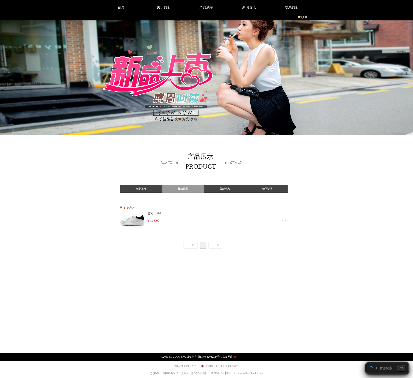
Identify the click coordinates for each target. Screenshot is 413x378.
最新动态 (225, 188)
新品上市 (141, 188)
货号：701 (154, 213)
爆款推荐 (183, 188)
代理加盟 (267, 188)
